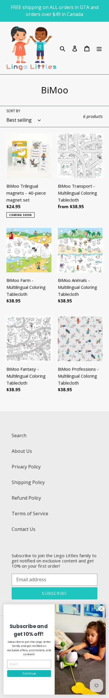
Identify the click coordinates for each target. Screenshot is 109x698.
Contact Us (23, 529)
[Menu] (99, 48)
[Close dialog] (101, 608)
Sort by (13, 110)
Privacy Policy (26, 467)
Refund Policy (26, 498)
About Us (22, 451)
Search (19, 435)
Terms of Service (30, 513)
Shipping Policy (28, 482)
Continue (29, 673)
